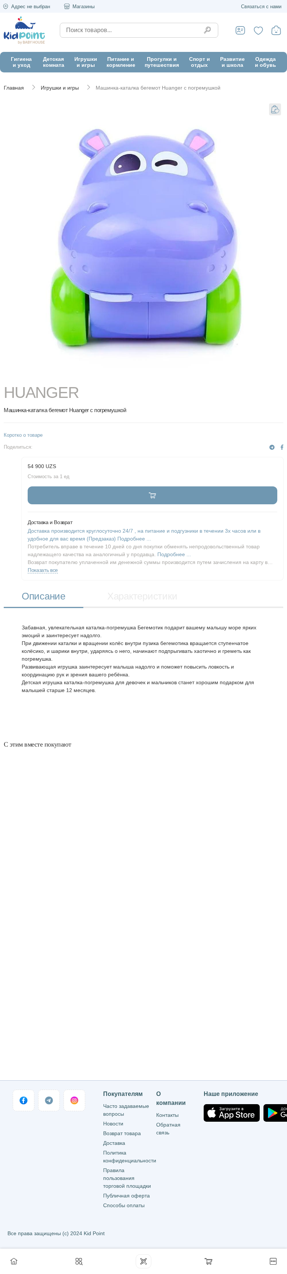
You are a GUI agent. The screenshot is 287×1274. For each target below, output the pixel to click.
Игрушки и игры (60, 88)
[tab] (43, 597)
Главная (14, 88)
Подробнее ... (174, 554)
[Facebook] (282, 447)
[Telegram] (272, 447)
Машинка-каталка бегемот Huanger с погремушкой (158, 88)
